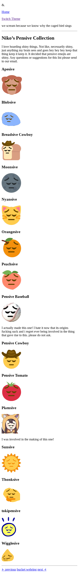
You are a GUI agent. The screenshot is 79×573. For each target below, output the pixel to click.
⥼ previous (9, 569)
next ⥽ (41, 569)
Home (6, 12)
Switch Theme (11, 19)
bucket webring (27, 569)
